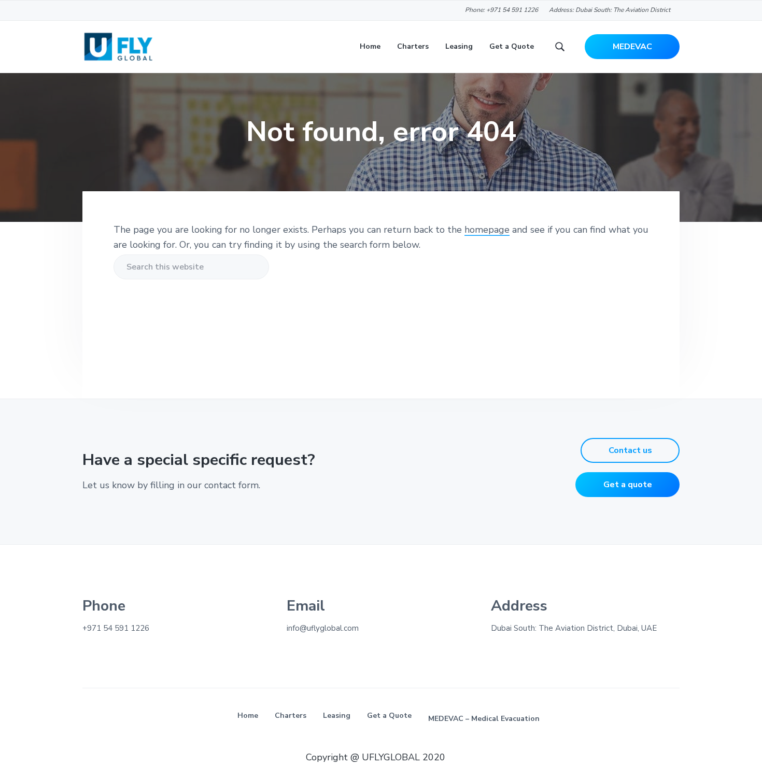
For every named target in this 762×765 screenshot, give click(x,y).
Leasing (336, 715)
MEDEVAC (632, 46)
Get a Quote (389, 715)
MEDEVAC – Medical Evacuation (484, 719)
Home (247, 715)
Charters (290, 715)
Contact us (630, 450)
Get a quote (627, 484)
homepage (487, 229)
